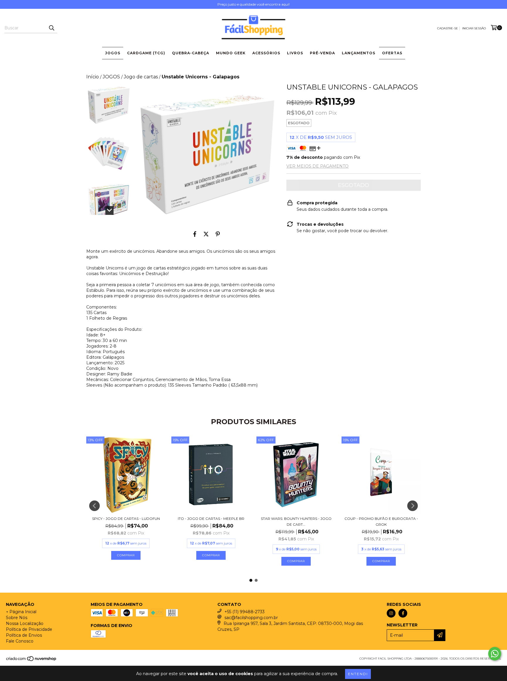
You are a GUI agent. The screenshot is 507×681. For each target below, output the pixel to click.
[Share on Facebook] (194, 234)
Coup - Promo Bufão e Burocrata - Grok (381, 521)
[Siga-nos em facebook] (402, 613)
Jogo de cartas (141, 77)
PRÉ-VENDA (322, 53)
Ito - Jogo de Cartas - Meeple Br (211, 518)
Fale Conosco (19, 641)
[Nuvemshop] (31, 660)
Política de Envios (24, 635)
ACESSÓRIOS (266, 53)
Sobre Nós (16, 617)
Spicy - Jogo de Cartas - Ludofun (126, 518)
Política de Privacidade (29, 629)
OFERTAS (392, 53)
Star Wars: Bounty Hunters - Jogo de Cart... (296, 521)
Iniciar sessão (474, 28)
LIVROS (295, 53)
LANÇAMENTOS (358, 53)
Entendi (358, 674)
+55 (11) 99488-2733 (244, 611)
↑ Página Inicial (21, 611)
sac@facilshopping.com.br (251, 617)
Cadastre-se (447, 28)
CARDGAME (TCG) (146, 53)
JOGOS (112, 53)
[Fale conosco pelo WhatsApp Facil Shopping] (494, 653)
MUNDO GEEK (231, 53)
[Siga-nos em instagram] (391, 613)
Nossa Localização (24, 623)
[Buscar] (51, 28)
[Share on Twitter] (206, 234)
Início (92, 77)
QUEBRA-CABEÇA (190, 53)
